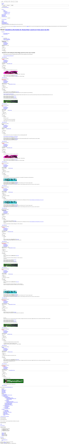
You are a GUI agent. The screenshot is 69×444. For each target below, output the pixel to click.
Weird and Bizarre (6, 413)
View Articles (5, 44)
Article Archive (4, 14)
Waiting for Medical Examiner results (11, 398)
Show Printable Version (6, 33)
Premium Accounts (4, 394)
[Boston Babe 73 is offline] (12, 247)
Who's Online (3, 391)
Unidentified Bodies (9, 399)
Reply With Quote (4, 77)
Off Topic (3, 409)
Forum (3, 9)
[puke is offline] (10, 110)
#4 (8, 105)
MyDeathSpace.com (4, 22)
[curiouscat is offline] (10, 231)
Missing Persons (7, 400)
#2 (8, 58)
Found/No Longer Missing (10, 401)
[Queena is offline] (10, 351)
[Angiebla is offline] (9, 63)
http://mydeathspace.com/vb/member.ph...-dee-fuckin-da (11, 136)
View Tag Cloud (2, 425)
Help (2, 4)
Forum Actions (5, 11)
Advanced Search (4, 19)
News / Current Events (6, 414)
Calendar (5, 10)
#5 (8, 123)
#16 (8, 365)
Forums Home (4, 392)
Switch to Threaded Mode (7, 39)
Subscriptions (3, 390)
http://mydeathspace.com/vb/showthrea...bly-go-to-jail (36, 221)
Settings (3, 389)
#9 (8, 209)
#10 (8, 226)
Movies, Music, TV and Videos (7, 412)
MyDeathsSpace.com (4, 439)
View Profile (5, 42)
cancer (1, 424)
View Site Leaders (7, 13)
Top (12, 387)
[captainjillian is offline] (12, 370)
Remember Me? (5, 6)
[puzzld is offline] (8, 128)
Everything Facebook (6, 411)
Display (2, 36)
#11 (8, 242)
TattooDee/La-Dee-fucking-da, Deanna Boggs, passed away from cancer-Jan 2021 (27, 29)
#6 (8, 142)
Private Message (6, 43)
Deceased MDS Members (5, 23)
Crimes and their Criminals (8, 403)
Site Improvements (7, 408)
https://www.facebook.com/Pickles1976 (9, 55)
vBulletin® (5, 442)
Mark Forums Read (7, 12)
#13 (8, 299)
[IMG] (3, 434)
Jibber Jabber (6, 410)
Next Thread (7, 416)
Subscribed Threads (4, 16)
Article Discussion (6, 396)
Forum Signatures (7, 406)
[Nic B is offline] (10, 168)
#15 (8, 346)
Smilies (3, 433)
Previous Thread (3, 416)
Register (3, 3)
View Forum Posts (6, 60)
